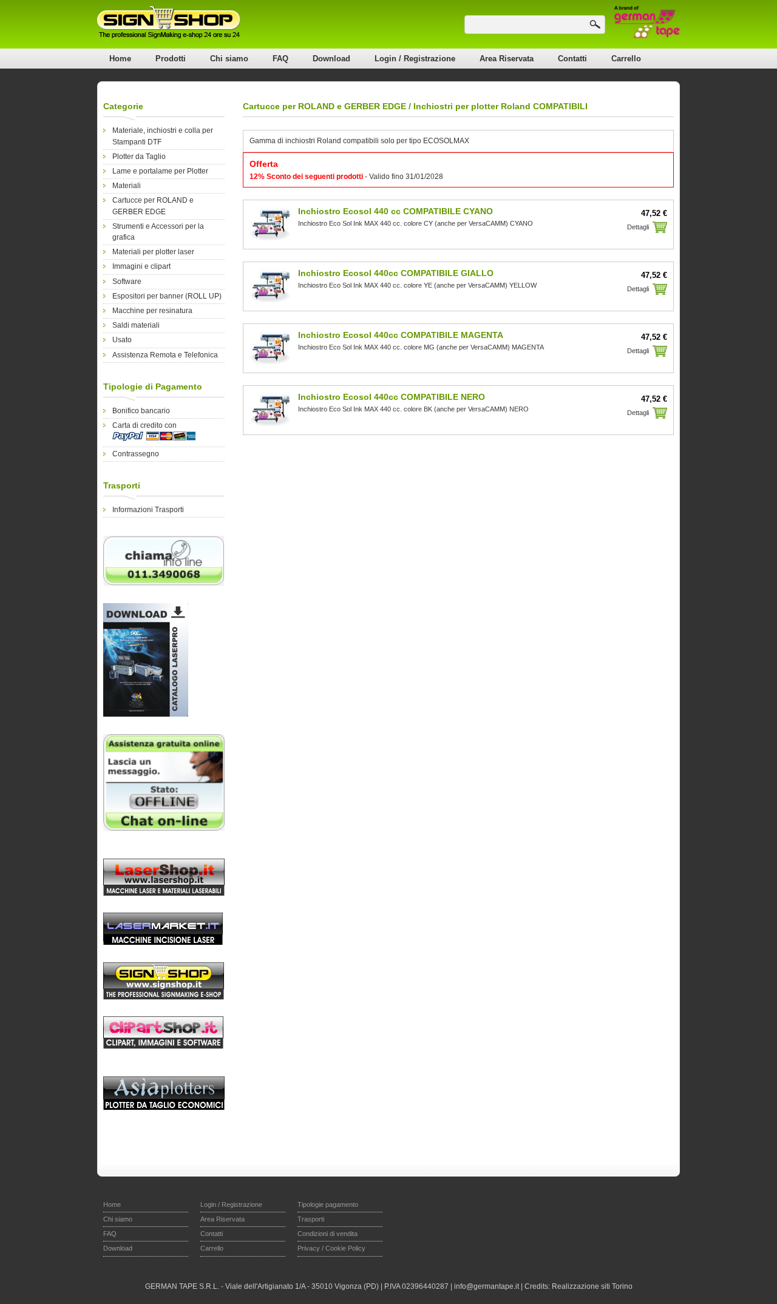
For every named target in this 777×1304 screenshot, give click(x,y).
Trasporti (310, 1219)
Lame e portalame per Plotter (160, 171)
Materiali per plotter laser (153, 252)
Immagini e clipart (141, 266)
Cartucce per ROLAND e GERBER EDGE (324, 106)
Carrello (626, 58)
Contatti (572, 58)
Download (331, 58)
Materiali (126, 185)
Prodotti (170, 58)
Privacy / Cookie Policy (331, 1248)
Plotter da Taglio (139, 156)
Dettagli (638, 227)
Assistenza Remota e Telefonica (165, 355)
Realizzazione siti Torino (592, 1286)
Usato (122, 340)
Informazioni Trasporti (148, 509)
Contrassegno (135, 454)
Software (126, 281)
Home (120, 58)
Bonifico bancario (141, 411)
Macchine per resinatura (152, 310)
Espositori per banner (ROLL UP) (167, 296)
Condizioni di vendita (327, 1233)
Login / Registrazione (415, 58)
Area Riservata (507, 58)
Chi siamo (229, 58)
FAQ (280, 58)
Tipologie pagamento (327, 1204)
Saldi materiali (136, 325)
